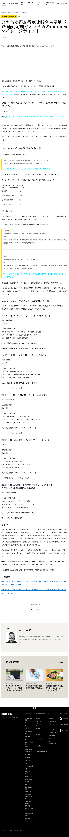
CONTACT (39, 721)
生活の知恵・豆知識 (28, 802)
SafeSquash (52, 724)
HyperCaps (52, 730)
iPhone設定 (28, 736)
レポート (27, 769)
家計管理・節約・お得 (12, 12)
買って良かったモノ (29, 814)
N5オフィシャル (40, 740)
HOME (3, 12)
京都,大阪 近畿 (28, 773)
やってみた (27, 754)
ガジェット (27, 760)
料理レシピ (28, 792)
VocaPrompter (52, 727)
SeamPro (52, 735)
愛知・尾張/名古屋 (28, 788)
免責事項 (38, 729)
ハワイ (26, 763)
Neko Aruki (52, 738)
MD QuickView (52, 742)
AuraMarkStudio (40, 751)
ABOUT (38, 718)
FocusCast (52, 733)
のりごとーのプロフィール (27, 3)
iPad (26, 723)
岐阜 (26, 784)
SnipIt (51, 718)
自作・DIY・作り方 (29, 810)
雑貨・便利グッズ (50, 3)
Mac (66, 4)
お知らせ (27, 747)
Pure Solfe (52, 721)
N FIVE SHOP (39, 746)
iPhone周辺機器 (28, 732)
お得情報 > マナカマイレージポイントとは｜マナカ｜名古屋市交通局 (27, 168)
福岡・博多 (27, 806)
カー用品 (27, 757)
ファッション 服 (29, 766)
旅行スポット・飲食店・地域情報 (28, 796)
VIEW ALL (60, 662)
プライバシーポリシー (39, 725)
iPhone (59, 4)
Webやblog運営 (29, 743)
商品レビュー (39, 3)
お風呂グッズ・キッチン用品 (29, 750)
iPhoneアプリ (29, 729)
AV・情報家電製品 (28, 719)
